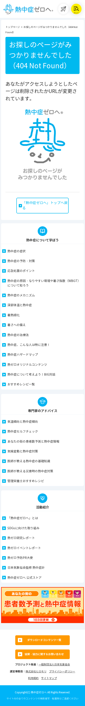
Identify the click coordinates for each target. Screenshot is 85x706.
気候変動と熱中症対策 (22, 451)
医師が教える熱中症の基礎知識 (28, 461)
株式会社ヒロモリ (36, 671)
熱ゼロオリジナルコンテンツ (27, 365)
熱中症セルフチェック (22, 431)
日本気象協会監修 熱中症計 (26, 568)
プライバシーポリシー (62, 671)
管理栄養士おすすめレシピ (25, 481)
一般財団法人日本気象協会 (54, 664)
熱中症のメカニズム (21, 295)
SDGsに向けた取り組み (23, 528)
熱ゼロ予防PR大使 (20, 558)
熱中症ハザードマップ (22, 355)
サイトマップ (49, 678)
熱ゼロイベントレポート (24, 548)
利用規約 (33, 678)
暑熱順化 (13, 315)
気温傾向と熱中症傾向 (22, 422)
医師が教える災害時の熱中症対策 (30, 471)
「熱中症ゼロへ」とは (22, 518)
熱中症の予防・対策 (21, 261)
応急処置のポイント (21, 271)
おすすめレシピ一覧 (21, 384)
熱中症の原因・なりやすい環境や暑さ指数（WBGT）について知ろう (44, 283)
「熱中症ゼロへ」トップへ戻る (45, 205)
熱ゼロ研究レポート (21, 538)
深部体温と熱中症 (19, 305)
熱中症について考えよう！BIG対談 (31, 374)
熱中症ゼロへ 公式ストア (24, 578)
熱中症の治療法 (18, 335)
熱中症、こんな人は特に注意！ (28, 345)
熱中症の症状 (16, 251)
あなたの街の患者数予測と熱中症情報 (33, 441)
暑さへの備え (16, 325)
